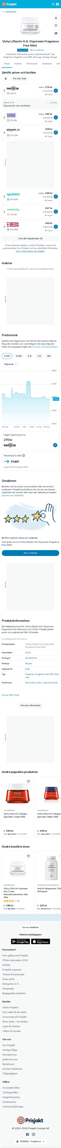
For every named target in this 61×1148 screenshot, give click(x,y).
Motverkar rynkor (33, 682)
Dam (27, 669)
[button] (56, 18)
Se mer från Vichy (10, 695)
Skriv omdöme (37, 50)
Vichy (28, 652)
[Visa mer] (4, 90)
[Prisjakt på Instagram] (33, 1134)
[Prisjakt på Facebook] (27, 1134)
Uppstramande (50, 682)
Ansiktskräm (10, 11)
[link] (18, 806)
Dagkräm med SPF (44, 674)
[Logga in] (57, 4)
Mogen (28, 663)
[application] (30, 399)
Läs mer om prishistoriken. (45, 346)
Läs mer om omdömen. (13, 495)
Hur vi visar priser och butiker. (30, 251)
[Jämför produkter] (56, 33)
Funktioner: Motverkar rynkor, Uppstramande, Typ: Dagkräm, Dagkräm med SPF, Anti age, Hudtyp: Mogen (30, 55)
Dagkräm (29, 674)
